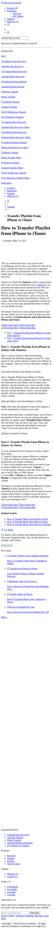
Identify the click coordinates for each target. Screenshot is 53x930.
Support (10, 19)
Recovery (11, 855)
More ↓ (4, 617)
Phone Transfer (14, 840)
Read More (6, 183)
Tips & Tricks (13, 863)
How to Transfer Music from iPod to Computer (29, 524)
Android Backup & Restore (20, 843)
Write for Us (13, 21)
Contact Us (12, 876)
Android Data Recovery (18, 835)
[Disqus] (26, 708)
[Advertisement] (26, 251)
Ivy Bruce (8, 530)
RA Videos (18, 16)
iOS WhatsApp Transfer (18, 845)
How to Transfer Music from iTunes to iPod (27, 519)
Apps (46, 915)
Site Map (39, 915)
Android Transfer (15, 837)
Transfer (11, 207)
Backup (10, 861)
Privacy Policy (8, 915)
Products (11, 8)
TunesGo (41, 285)
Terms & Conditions (24, 915)
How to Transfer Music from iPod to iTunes (27, 521)
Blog (3, 918)
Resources (12, 11)
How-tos (17, 13)
